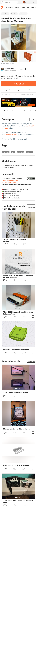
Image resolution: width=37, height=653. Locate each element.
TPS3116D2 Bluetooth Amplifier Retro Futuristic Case (18, 313)
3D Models (5, 13)
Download (20, 84)
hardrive (29, 152)
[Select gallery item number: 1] (16, 236)
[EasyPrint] (20, 2)
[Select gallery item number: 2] (18, 236)
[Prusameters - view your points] (24, 2)
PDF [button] (33, 119)
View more (31, 207)
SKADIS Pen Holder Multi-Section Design (16, 240)
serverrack (5, 152)
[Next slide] (34, 56)
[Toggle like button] (4, 244)
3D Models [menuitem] (9, 7)
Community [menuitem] (31, 7)
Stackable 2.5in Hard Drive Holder (16, 429)
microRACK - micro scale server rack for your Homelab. (18, 276)
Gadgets (15, 13)
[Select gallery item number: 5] (21, 272)
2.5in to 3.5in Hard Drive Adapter (16, 465)
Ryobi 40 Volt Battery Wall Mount (16, 349)
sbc (13, 152)
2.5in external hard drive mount (15, 393)
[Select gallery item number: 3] (20, 236)
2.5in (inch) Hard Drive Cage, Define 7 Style (18, 501)
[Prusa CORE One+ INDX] (18, 102)
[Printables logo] (2, 7)
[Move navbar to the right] (35, 7)
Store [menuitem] (17, 7)
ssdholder (20, 152)
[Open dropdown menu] (35, 18)
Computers (24, 13)
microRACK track (10, 134)
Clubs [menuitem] (23, 7)
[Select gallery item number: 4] (20, 272)
